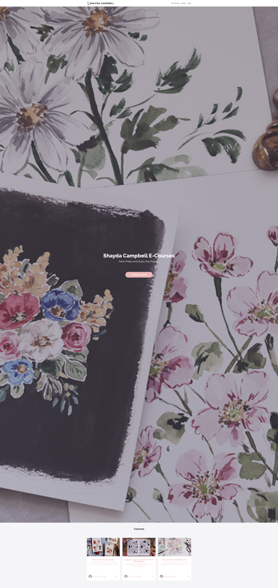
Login (189, 3)
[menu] (180, 3)
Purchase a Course (139, 275)
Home (183, 3)
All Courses (175, 3)
